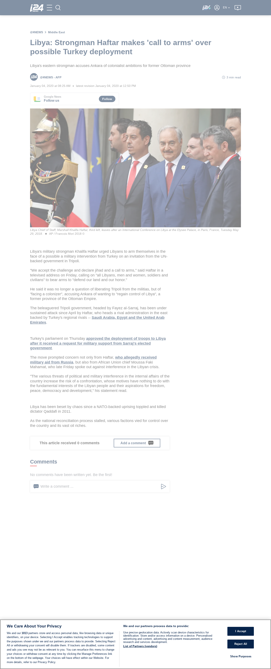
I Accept (240, 631)
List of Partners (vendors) (140, 646)
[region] (135, 644)
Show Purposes (240, 656)
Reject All (240, 643)
